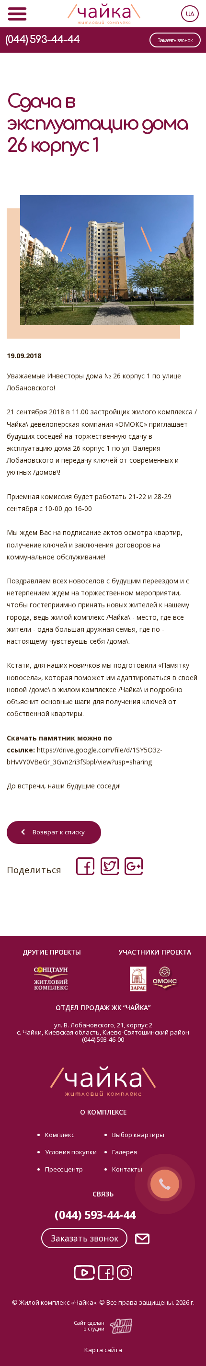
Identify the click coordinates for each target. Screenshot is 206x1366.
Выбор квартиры (138, 1134)
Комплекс (59, 1134)
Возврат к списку (59, 832)
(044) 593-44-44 (42, 40)
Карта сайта (103, 1349)
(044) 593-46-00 (103, 1039)
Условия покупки (71, 1152)
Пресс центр (64, 1169)
